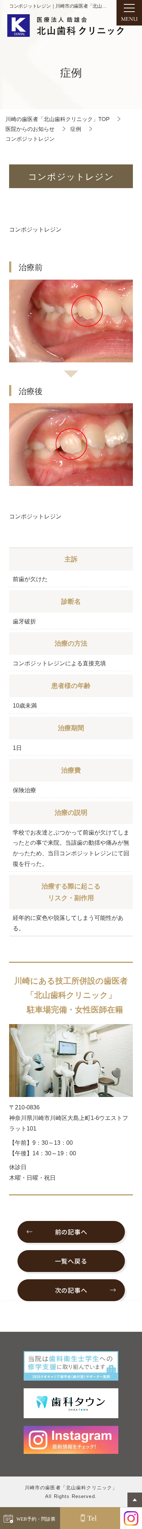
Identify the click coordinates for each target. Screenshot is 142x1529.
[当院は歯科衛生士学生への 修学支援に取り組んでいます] (71, 1365)
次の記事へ (71, 1290)
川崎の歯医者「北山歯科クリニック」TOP (57, 119)
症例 (75, 129)
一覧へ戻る (71, 1260)
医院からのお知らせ (30, 129)
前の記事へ (71, 1231)
